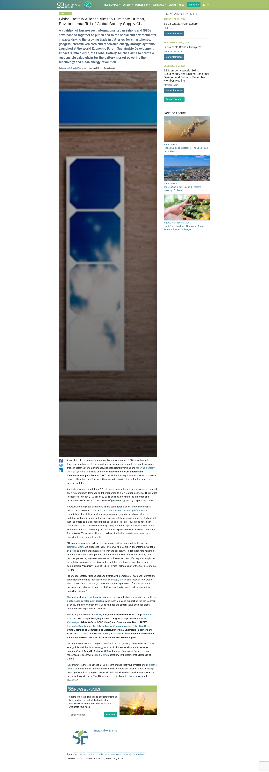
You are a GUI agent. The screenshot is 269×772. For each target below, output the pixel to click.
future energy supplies (101, 647)
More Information (174, 33)
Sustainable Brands (69, 68)
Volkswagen (73, 622)
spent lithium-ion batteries (140, 525)
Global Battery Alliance (123, 475)
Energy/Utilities (138, 754)
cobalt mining (100, 654)
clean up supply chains (115, 579)
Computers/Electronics (120, 754)
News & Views (111, 5)
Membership (142, 5)
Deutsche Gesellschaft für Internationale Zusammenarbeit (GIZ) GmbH (106, 626)
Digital (172, 5)
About (182, 5)
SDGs (107, 754)
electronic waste (75, 546)
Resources (159, 5)
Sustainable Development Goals (84, 601)
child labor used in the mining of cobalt (123, 510)
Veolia (142, 618)
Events (127, 5)
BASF (98, 614)
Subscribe (194, 4)
